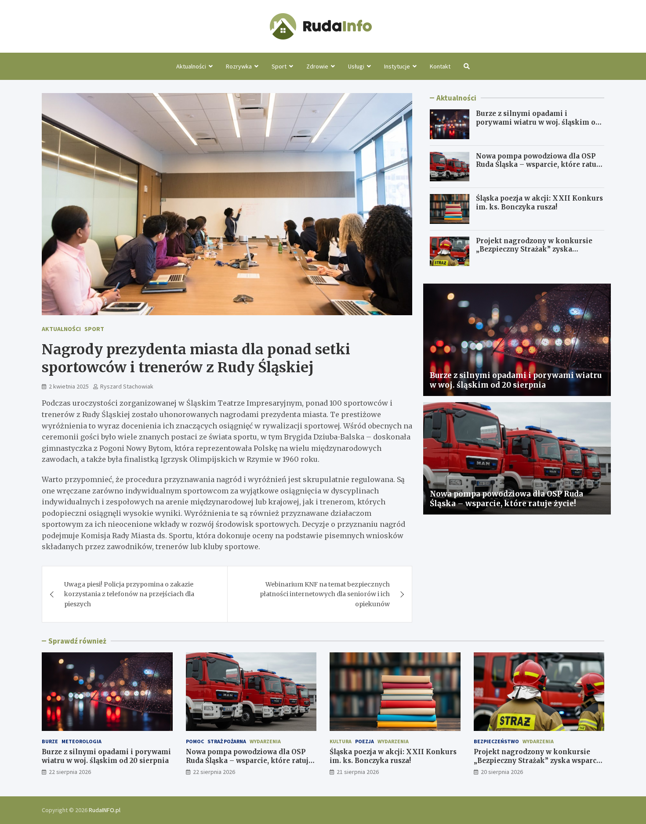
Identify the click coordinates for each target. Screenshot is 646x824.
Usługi (356, 66)
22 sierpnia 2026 (70, 772)
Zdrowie (317, 66)
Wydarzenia (265, 741)
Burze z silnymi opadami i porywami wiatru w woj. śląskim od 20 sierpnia (538, 122)
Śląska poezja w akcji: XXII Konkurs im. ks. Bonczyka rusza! (539, 202)
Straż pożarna (226, 741)
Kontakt (440, 66)
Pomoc (195, 741)
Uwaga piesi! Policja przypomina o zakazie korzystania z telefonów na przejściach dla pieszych (129, 594)
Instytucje (397, 66)
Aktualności (191, 66)
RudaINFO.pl (104, 810)
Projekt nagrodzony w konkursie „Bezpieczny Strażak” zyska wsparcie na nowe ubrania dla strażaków (534, 254)
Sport (279, 66)
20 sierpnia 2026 (502, 772)
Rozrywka (239, 66)
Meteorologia (82, 741)
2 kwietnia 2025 (69, 386)
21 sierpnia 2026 (358, 772)
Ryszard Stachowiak (126, 386)
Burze (50, 741)
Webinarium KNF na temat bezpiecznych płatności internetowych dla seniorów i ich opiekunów (325, 594)
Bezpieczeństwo (496, 741)
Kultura (341, 741)
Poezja (364, 741)
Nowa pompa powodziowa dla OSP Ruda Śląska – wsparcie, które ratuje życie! (539, 164)
